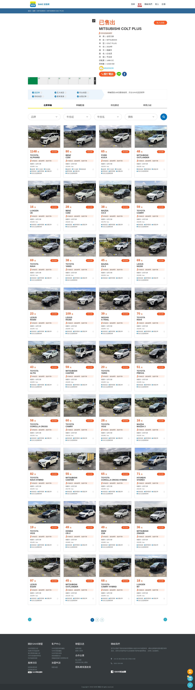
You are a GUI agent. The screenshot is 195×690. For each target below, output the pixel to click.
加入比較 (54, 151)
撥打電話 (108, 74)
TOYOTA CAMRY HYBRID (109, 585)
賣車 (140, 4)
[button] (43, 145)
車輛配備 (80, 105)
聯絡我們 (148, 4)
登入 (157, 4)
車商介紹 (147, 105)
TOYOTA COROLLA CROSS (39, 425)
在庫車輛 (48, 105)
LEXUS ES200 (33, 585)
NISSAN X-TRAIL (105, 318)
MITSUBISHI (41, 11)
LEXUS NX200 (140, 265)
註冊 (164, 4)
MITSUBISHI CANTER (71, 372)
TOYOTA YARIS (70, 265)
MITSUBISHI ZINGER (142, 532)
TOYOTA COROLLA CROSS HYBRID (114, 479)
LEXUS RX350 (33, 318)
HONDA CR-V (69, 532)
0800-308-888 (118, 663)
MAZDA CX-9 (104, 212)
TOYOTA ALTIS (34, 372)
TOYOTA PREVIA (141, 372)
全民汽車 (38, 164)
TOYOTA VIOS (105, 425)
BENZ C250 (68, 156)
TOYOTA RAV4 (34, 265)
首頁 (29, 11)
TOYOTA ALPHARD (35, 156)
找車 (133, 4)
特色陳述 (115, 105)
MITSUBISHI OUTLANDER (143, 156)
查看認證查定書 (109, 68)
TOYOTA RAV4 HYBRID (36, 479)
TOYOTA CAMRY (141, 212)
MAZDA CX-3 (104, 265)
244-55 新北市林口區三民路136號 (124, 659)
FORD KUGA (104, 156)
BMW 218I (103, 532)
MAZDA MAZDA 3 (141, 425)
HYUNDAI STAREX (141, 479)
